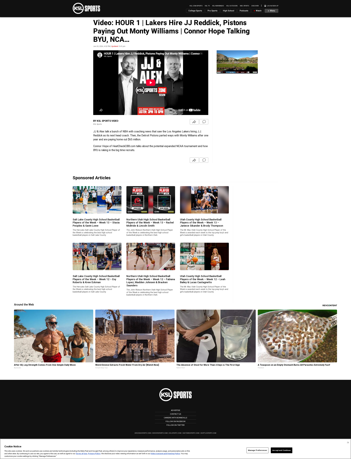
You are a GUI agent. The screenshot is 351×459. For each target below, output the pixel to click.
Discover (255, 6)
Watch (258, 11)
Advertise (175, 410)
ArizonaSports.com (143, 433)
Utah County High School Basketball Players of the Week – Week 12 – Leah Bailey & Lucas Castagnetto (202, 279)
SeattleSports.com (208, 433)
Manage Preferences (257, 450)
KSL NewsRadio (218, 6)
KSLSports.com (175, 433)
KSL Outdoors (231, 6)
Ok (348, 442)
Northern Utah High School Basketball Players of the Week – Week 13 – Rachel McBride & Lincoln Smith (150, 222)
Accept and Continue (281, 450)
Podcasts (244, 11)
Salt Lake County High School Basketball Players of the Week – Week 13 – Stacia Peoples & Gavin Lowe (96, 222)
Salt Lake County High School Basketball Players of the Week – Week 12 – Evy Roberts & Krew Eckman (96, 279)
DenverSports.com (160, 433)
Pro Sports (212, 11)
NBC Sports (244, 6)
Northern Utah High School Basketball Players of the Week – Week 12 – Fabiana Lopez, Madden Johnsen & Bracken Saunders (150, 281)
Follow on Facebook (176, 421)
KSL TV (207, 6)
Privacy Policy (94, 454)
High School (228, 11)
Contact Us (175, 414)
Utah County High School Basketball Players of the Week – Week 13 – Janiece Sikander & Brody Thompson (201, 222)
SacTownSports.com (191, 433)
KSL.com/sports (196, 6)
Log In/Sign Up (272, 6)
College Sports (195, 11)
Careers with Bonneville (175, 418)
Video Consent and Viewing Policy (165, 454)
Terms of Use (81, 454)
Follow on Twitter (175, 425)
